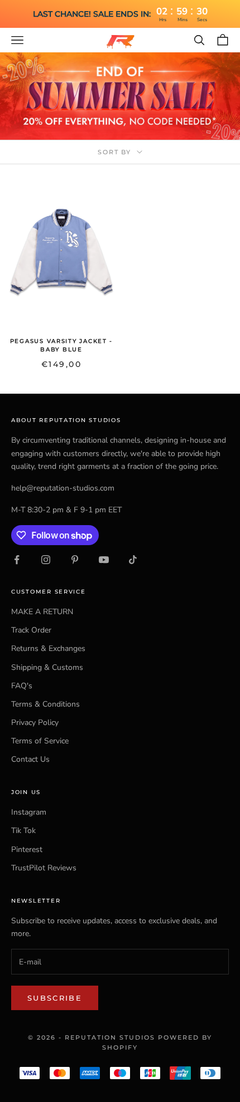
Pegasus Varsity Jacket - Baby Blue (61, 345)
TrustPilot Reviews (43, 868)
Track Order (31, 630)
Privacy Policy (35, 722)
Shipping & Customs (47, 667)
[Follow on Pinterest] (74, 559)
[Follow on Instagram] (45, 559)
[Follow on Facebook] (16, 559)
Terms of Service (40, 741)
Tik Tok (23, 830)
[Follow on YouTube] (103, 559)
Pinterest (26, 849)
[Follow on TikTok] (132, 559)
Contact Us (30, 759)
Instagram (28, 812)
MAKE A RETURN (42, 611)
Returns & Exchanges (48, 648)
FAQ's (21, 685)
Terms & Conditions (45, 704)
